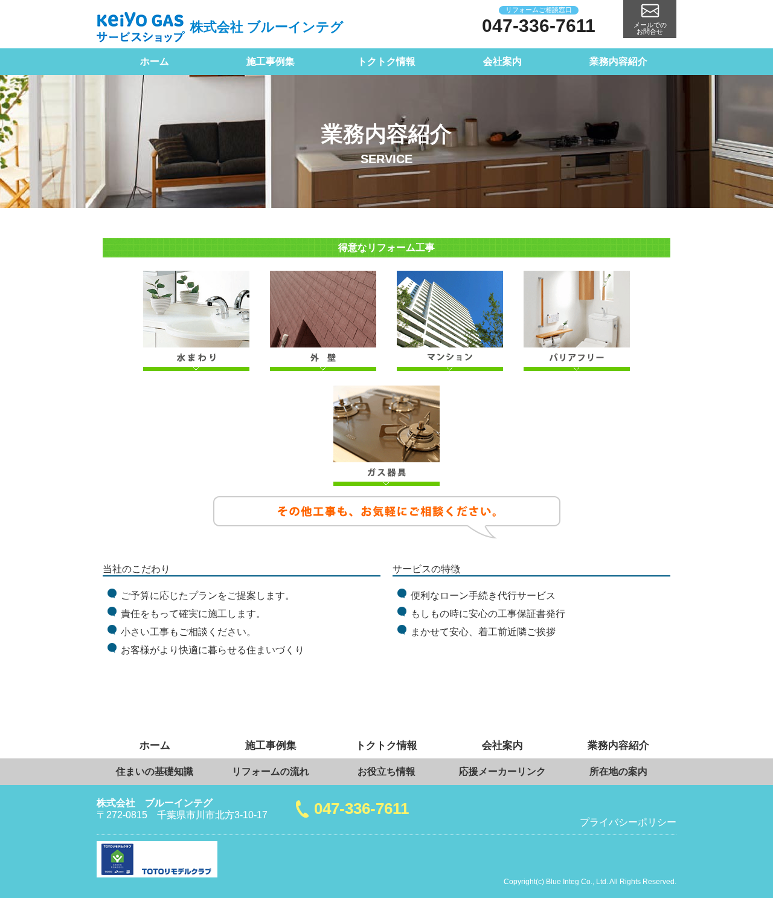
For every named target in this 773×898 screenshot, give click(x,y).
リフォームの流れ (270, 771)
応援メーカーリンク (502, 771)
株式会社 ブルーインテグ (267, 26)
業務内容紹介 (618, 61)
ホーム (154, 61)
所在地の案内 (618, 771)
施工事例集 (270, 61)
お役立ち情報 (386, 771)
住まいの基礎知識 (154, 771)
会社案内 (502, 61)
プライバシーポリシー (628, 822)
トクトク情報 (386, 61)
